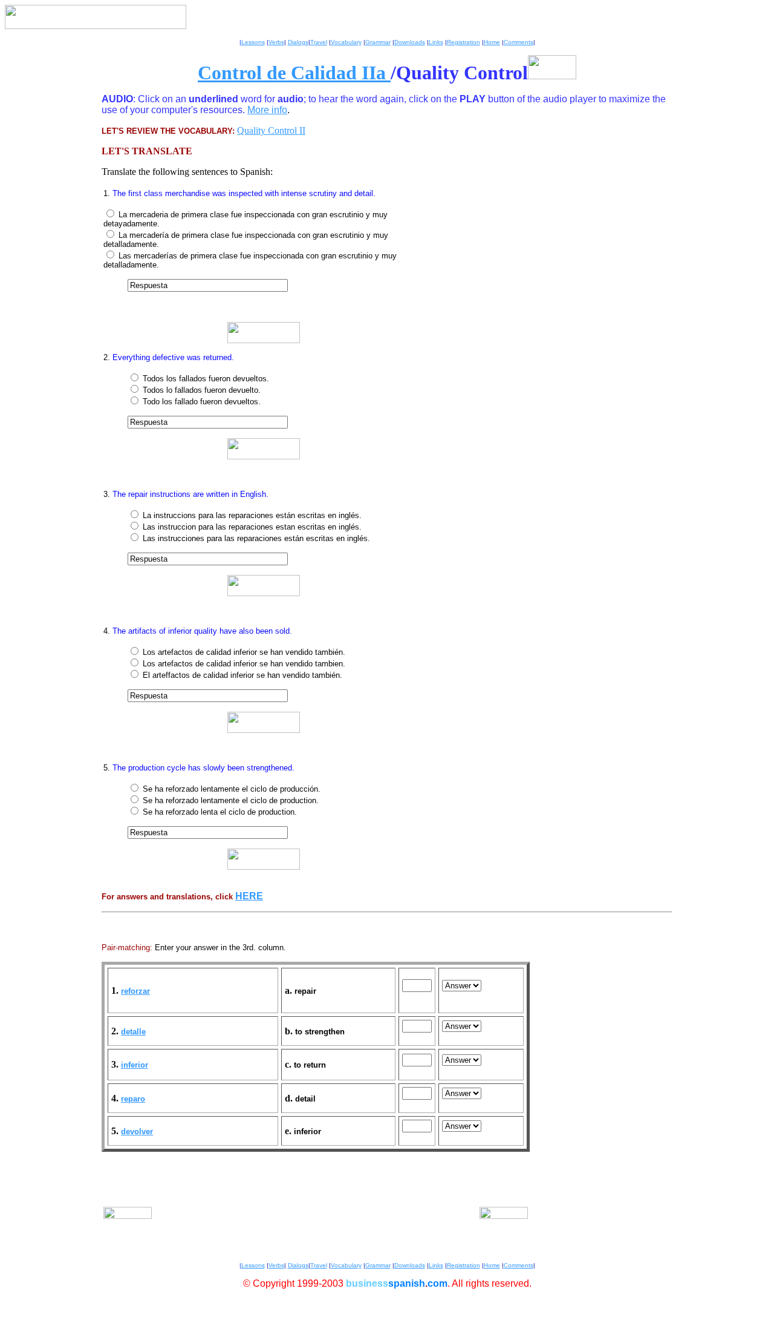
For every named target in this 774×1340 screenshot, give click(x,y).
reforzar (135, 991)
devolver (137, 1131)
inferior (134, 1064)
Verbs (276, 42)
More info (267, 110)
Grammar (378, 42)
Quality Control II (271, 130)
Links (436, 42)
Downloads (409, 42)
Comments (518, 42)
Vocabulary (346, 42)
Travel (318, 42)
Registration (463, 42)
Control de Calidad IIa (294, 73)
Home (492, 42)
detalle (133, 1031)
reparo (133, 1098)
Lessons (253, 42)
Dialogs (298, 42)
